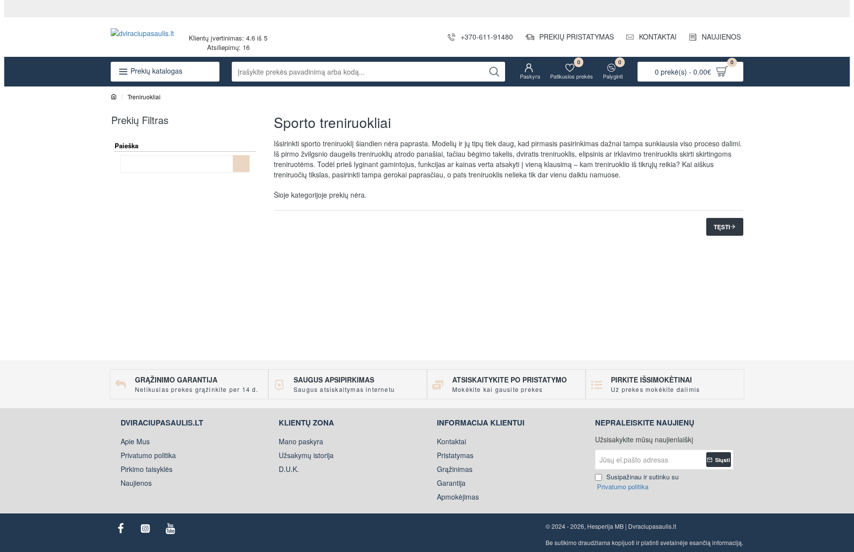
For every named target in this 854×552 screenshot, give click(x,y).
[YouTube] (170, 528)
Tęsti (722, 226)
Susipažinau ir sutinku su (638, 481)
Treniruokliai (144, 96)
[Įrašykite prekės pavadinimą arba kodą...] (494, 72)
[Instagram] (145, 528)
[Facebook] (120, 528)
